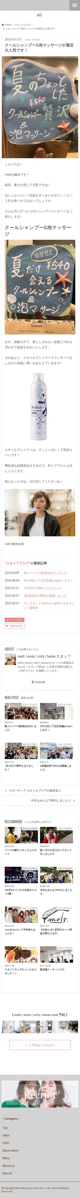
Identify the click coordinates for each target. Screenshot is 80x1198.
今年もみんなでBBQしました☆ (51, 800)
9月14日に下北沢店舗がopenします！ (48, 580)
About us (8, 1165)
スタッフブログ (17, 563)
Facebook (39, 682)
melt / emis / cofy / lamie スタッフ (44, 656)
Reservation (10, 1150)
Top (5, 1127)
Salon (6, 1135)
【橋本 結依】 (16, 625)
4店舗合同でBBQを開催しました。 (46, 595)
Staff (5, 1143)
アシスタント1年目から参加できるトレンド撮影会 (49, 605)
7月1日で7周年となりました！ (43, 588)
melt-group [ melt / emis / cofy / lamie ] (39, 1188)
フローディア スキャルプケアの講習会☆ (35, 790)
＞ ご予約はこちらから (40, 1045)
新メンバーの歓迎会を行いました (45, 573)
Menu (6, 1158)
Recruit (7, 1173)
